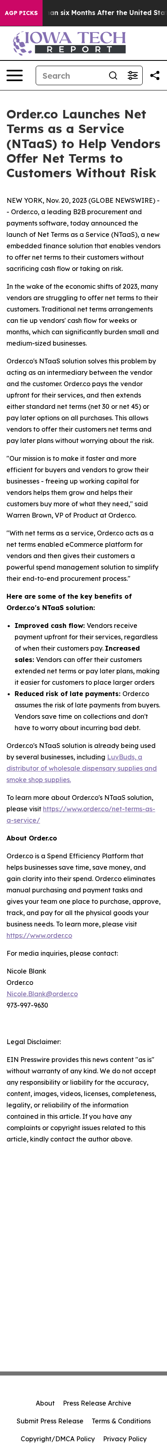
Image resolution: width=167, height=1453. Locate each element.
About (45, 1403)
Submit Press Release (50, 1421)
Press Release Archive (97, 1403)
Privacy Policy (125, 1439)
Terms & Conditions (121, 1421)
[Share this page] (155, 75)
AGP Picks (21, 13)
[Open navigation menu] (14, 75)
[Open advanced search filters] (132, 75)
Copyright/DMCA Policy (58, 1439)
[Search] (113, 75)
